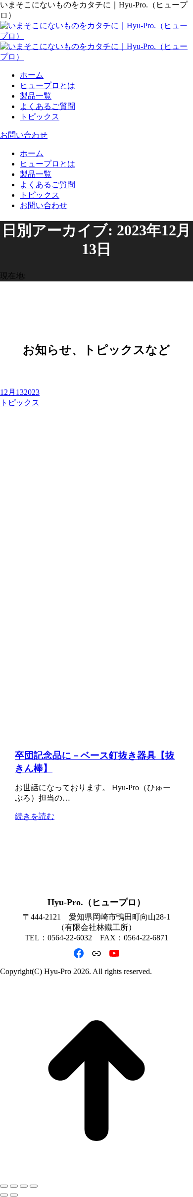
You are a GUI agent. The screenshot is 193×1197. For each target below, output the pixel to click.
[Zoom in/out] (34, 1186)
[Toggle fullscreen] (24, 1186)
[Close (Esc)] (4, 1186)
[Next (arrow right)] (14, 1195)
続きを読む (34, 816)
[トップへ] (96, 1174)
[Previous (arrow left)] (4, 1195)
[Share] (14, 1186)
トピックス (20, 402)
